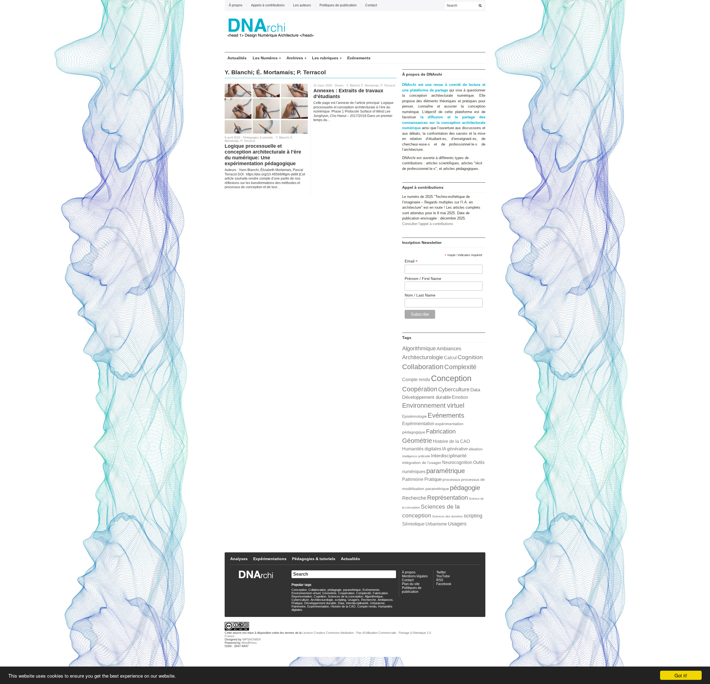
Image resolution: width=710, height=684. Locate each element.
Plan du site (411, 584)
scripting (473, 516)
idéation (476, 449)
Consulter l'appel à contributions (427, 224)
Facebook (443, 584)
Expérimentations (269, 559)
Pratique (433, 479)
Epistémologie (414, 416)
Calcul (450, 357)
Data (475, 389)
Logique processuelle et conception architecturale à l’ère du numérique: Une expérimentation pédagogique (263, 154)
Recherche (414, 498)
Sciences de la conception (345, 596)
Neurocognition (457, 462)
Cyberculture (454, 389)
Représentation (447, 497)
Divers (339, 85)
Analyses (239, 559)
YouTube (443, 576)
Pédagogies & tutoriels (258, 137)
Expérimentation (418, 423)
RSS (439, 580)
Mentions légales (415, 576)
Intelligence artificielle (416, 456)
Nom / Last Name (420, 295)
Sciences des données (447, 516)
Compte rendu (416, 379)
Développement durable (426, 397)
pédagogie (465, 487)
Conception (451, 378)
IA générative (455, 448)
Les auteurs (302, 5)
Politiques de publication (338, 5)
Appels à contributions (268, 5)
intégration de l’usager (421, 463)
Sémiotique (413, 524)
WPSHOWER (251, 639)
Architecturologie (422, 357)
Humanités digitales (421, 448)
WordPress (249, 642)
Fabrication (441, 431)
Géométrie (417, 440)
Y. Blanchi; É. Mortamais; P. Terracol (370, 85)
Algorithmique (419, 348)
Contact (371, 5)
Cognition (470, 357)
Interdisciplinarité (448, 455)
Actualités (237, 58)
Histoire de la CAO (451, 441)
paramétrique (445, 470)
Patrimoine (413, 479)
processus (451, 480)
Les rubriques (325, 58)
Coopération (419, 389)
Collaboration (422, 367)
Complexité (460, 367)
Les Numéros (265, 58)
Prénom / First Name (423, 278)
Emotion (460, 397)
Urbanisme (436, 524)
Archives (294, 58)
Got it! (680, 675)
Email (411, 261)
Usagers (457, 524)
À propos (235, 5)
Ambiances (449, 348)
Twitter (441, 572)
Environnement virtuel (433, 405)
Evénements (359, 58)
